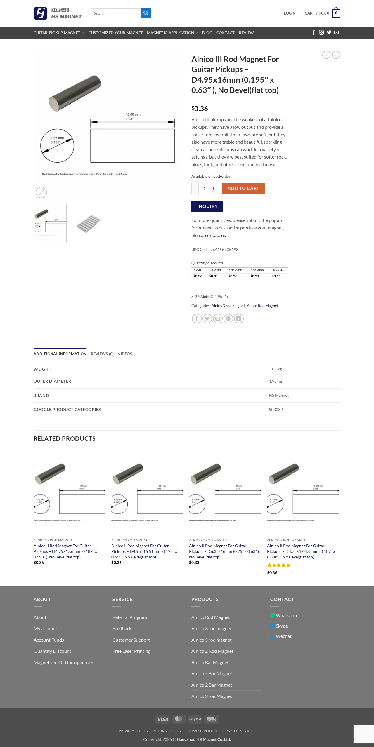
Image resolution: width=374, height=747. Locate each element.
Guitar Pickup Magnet (57, 32)
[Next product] (326, 55)
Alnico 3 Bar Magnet (211, 696)
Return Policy (167, 731)
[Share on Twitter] (207, 318)
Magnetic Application (170, 32)
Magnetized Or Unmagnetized (64, 662)
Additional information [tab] (60, 353)
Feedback (121, 628)
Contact (225, 32)
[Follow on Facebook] (313, 32)
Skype (281, 625)
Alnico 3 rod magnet (228, 305)
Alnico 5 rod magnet (211, 639)
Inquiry (207, 206)
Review (246, 32)
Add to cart (244, 188)
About (40, 617)
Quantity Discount (52, 651)
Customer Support (131, 639)
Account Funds (49, 639)
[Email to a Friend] (218, 318)
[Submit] (146, 13)
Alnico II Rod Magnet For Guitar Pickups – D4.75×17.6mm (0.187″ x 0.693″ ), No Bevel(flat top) (65, 551)
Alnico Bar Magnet (210, 662)
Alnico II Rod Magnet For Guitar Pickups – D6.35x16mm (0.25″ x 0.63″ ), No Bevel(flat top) (224, 551)
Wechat (283, 636)
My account (45, 628)
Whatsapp (286, 615)
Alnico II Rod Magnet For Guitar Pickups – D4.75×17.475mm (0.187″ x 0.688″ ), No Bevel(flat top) (301, 551)
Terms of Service (238, 731)
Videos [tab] (125, 353)
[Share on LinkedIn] (239, 318)
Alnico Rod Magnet (262, 305)
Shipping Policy (201, 731)
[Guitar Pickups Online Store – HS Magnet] (58, 13)
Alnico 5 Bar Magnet (211, 673)
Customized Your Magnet (116, 32)
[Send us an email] (336, 32)
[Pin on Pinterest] (228, 318)
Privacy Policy (134, 731)
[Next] (172, 125)
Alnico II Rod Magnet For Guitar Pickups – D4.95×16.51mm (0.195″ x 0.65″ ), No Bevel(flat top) (144, 551)
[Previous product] (336, 55)
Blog (207, 32)
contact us (215, 235)
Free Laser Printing (131, 651)
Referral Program (129, 617)
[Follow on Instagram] (321, 32)
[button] (290, 13)
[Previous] (44, 125)
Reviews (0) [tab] (102, 353)
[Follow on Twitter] (329, 32)
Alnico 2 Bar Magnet (211, 684)
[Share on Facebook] (197, 318)
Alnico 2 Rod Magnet (212, 651)
